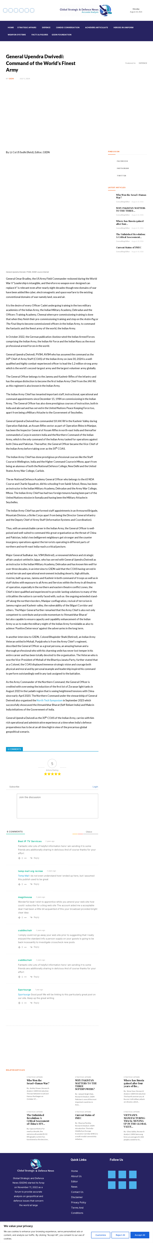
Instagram (123, 168)
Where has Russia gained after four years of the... (134, 1083)
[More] (55, 1040)
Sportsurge (24, 994)
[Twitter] (27, 10)
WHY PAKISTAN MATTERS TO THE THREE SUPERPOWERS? (86, 1085)
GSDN (11, 78)
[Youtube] (32, 10)
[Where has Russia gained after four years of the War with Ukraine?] (111, 223)
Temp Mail (23, 875)
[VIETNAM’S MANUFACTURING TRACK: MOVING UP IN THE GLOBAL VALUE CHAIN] (112, 1125)
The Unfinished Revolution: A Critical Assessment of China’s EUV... (38, 1119)
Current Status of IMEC (129, 247)
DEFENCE (143, 63)
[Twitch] (122, 1185)
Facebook (122, 161)
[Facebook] (5, 10)
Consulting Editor (123, 202)
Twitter (121, 175)
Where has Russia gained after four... (130, 222)
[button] (149, 31)
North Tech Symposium (50, 700)
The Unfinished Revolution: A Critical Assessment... (130, 236)
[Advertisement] (76, 115)
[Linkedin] (21, 10)
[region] (76, 1232)
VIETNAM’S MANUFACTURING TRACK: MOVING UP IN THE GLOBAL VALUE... (135, 1120)
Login (95, 786)
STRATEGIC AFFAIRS (35, 1077)
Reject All (120, 1235)
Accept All (140, 1235)
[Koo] (16, 10)
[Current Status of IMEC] (111, 249)
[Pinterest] (41, 1040)
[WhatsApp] (48, 1040)
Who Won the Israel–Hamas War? (131, 196)
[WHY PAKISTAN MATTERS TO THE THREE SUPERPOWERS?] (111, 210)
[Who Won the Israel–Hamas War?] (111, 196)
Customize (100, 1235)
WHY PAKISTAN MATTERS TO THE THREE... (130, 209)
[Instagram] (11, 10)
